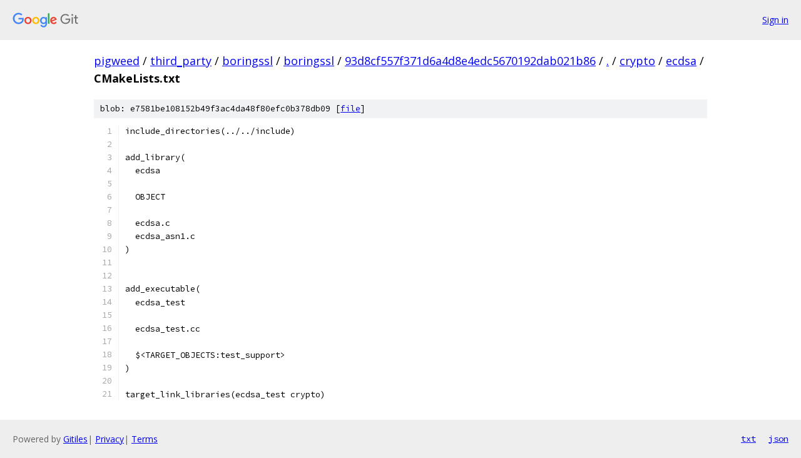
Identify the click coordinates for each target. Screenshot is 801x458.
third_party (181, 60)
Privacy (109, 439)
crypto (637, 60)
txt (748, 438)
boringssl (247, 60)
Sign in (775, 20)
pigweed (117, 60)
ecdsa (681, 60)
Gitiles (75, 439)
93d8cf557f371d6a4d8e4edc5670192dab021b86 (470, 60)
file (350, 108)
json (778, 438)
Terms (144, 439)
